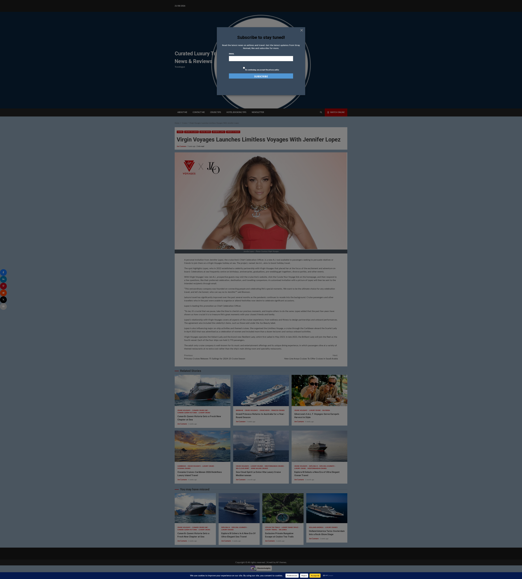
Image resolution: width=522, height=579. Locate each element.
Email (231, 53)
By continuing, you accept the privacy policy (262, 70)
